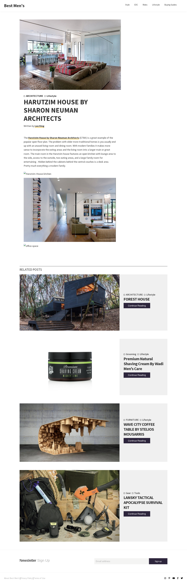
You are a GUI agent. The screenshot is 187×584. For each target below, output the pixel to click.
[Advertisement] (139, 140)
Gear (128, 493)
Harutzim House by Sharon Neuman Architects (53, 137)
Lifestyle (51, 95)
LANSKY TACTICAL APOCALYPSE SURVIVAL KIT (143, 502)
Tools (137, 493)
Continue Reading (137, 305)
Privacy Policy (26, 578)
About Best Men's (11, 578)
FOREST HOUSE (137, 299)
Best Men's (14, 5)
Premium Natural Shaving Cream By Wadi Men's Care (143, 363)
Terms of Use (39, 578)
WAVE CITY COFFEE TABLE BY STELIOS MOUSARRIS (139, 429)
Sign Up (35, 560)
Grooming (131, 354)
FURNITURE (132, 419)
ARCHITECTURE (34, 95)
